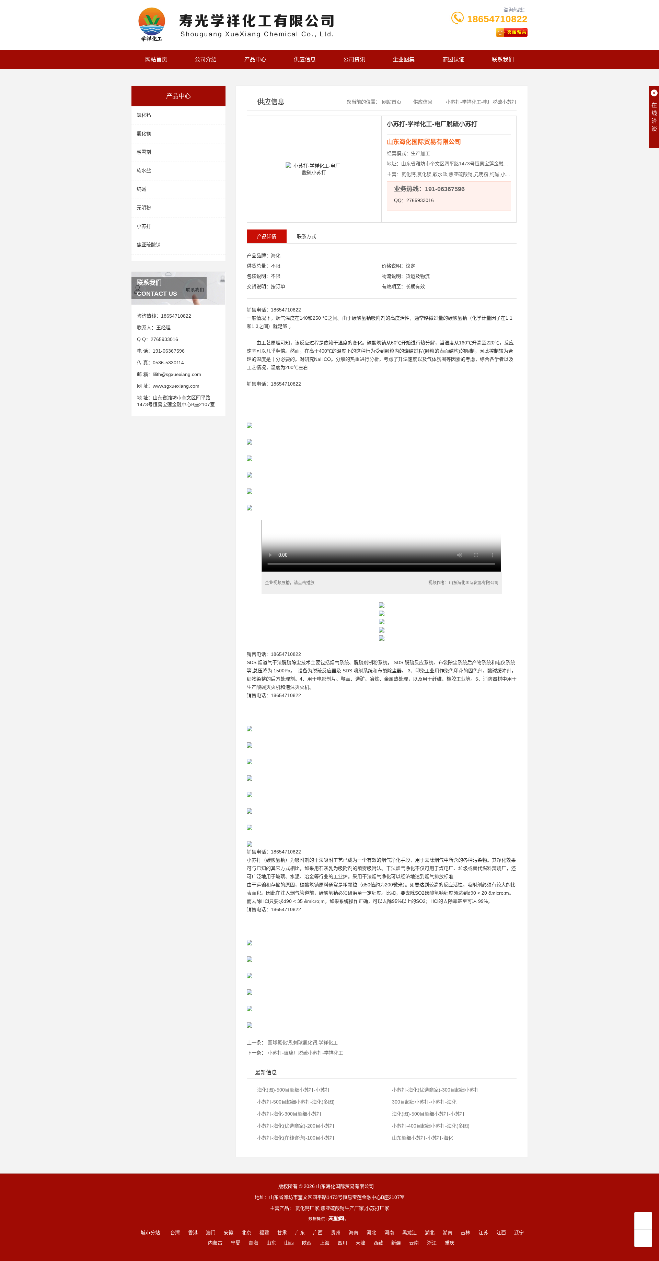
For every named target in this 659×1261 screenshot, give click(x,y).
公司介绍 (206, 59)
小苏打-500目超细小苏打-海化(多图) (295, 1102)
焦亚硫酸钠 (149, 244)
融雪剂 (144, 152)
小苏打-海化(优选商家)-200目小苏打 (295, 1126)
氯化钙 (144, 115)
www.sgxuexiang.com (176, 386)
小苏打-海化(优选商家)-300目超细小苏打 (435, 1090)
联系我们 (503, 59)
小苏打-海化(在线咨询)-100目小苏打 (295, 1138)
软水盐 (144, 170)
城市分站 (150, 1232)
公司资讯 (354, 59)
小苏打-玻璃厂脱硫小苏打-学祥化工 (305, 1053)
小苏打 (144, 226)
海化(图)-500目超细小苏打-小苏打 (293, 1090)
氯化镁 (144, 133)
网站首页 (156, 59)
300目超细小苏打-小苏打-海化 (423, 1102)
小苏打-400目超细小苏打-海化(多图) (430, 1126)
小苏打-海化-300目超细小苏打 (289, 1114)
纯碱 (141, 189)
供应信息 (305, 59)
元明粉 (144, 207)
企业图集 (404, 59)
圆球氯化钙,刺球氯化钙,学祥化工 (303, 1042)
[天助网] (329, 1218)
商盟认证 (453, 59)
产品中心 (255, 59)
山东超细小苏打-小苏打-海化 (422, 1138)
